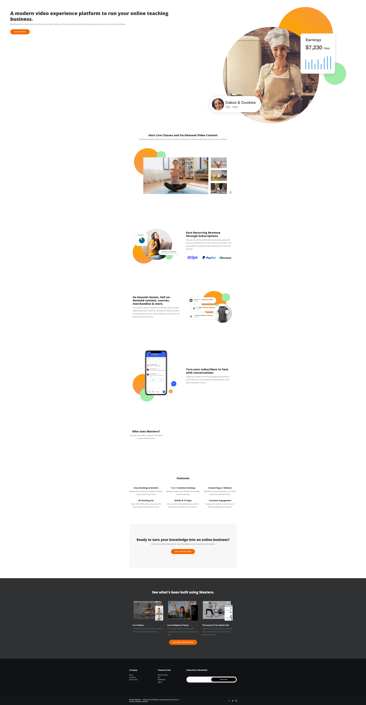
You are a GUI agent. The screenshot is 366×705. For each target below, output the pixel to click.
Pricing (298, 3)
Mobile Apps (161, 679)
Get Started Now (183, 552)
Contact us (132, 677)
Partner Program (163, 675)
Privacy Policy (133, 679)
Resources (318, 3)
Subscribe (223, 679)
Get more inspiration (183, 642)
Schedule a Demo (331, 3)
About (290, 3)
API (159, 677)
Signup (160, 682)
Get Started (20, 32)
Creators (307, 3)
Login (342, 3)
